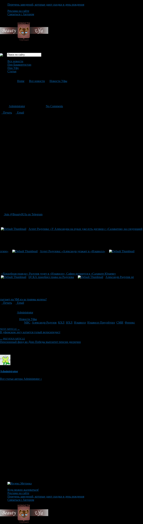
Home (20, 81)
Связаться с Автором (20, 14)
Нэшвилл (80, 322)
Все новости (15, 61)
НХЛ (69, 322)
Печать (6, 112)
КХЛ (61, 322)
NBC (27, 322)
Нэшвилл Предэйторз (101, 322)
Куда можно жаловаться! (23, 489)
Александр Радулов (44, 322)
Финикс (130, 322)
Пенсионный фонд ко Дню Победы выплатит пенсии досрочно (40, 340)
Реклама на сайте (18, 10)
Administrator (17, 106)
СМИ (119, 322)
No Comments (54, 106)
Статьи (11, 71)
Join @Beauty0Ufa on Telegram (23, 214)
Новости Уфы (58, 81)
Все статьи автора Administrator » (21, 378)
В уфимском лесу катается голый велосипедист (30, 331)
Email (20, 112)
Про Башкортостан (19, 64)
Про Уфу (13, 68)
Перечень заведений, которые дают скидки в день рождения (45, 4)
